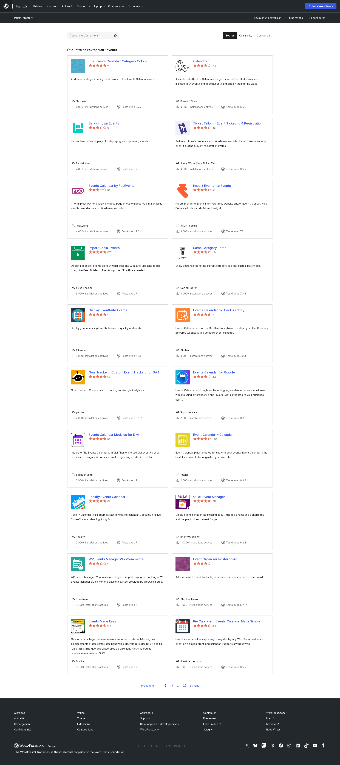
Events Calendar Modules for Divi (114, 435)
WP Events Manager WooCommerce (116, 559)
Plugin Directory (23, 17)
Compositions (85, 729)
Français (52, 746)
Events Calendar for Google (214, 372)
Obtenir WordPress (321, 6)
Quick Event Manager (209, 497)
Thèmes (82, 718)
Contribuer (209, 712)
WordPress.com (277, 712)
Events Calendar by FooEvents (112, 186)
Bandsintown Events (104, 123)
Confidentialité (22, 729)
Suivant (194, 685)
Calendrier (201, 61)
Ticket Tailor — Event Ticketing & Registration (227, 123)
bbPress (272, 724)
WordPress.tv (149, 729)
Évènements (210, 718)
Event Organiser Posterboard (215, 559)
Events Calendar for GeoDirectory (218, 310)
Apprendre (146, 712)
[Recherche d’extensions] (115, 35)
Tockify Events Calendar (107, 497)
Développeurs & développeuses (159, 724)
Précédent (147, 685)
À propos (19, 712)
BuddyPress (275, 729)
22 (184, 685)
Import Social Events (104, 248)
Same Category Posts (209, 248)
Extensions (83, 724)
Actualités (20, 718)
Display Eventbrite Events (108, 310)
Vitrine (81, 712)
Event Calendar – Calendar (213, 435)
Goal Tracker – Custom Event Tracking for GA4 (124, 372)
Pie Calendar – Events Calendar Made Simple (226, 621)
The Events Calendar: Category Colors (118, 61)
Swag (208, 729)
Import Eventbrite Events (212, 186)
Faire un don (212, 724)
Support (145, 718)
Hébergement (22, 724)
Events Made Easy (102, 621)
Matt (270, 718)
